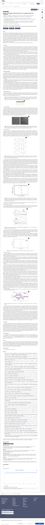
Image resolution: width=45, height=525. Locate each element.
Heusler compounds (9, 42)
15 (30, 53)
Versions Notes (18, 28)
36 (15, 231)
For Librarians (14, 502)
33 (29, 229)
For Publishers (14, 503)
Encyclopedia (24, 504)
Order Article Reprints (34, 9)
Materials (6, 6)
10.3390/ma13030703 (16, 6)
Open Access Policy (4, 501)
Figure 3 (27, 178)
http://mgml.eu (30, 343)
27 (20, 265)
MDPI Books (24, 500)
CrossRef (8, 364)
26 (13, 87)
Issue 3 (12, 6)
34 (35, 229)
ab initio (31, 42)
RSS (15, 493)
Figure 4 (29, 205)
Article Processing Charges (5, 499)
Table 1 (24, 93)
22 (27, 85)
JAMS (23, 505)
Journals (3, 6)
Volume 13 (9, 6)
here (34, 461)
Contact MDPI (3, 502)
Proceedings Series (25, 506)
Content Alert (18, 493)
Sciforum (24, 499)
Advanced (41, 3)
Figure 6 (27, 309)
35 (14, 231)
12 (29, 132)
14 (16, 53)
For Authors (13, 499)
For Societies (14, 504)
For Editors (13, 501)
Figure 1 (15, 110)
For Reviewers (14, 500)
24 (22, 86)
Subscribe (3, 515)
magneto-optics (28, 42)
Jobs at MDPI (3, 503)
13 (15, 53)
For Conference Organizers (15, 505)
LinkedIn (35, 499)
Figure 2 (5, 130)
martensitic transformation (18, 42)
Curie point (23, 42)
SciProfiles (24, 503)
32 (10, 173)
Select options (4, 511)
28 (21, 265)
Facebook (35, 500)
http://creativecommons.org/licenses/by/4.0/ (26, 439)
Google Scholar (27, 366)
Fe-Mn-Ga (13, 42)
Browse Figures (12, 28)
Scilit (11, 364)
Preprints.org (24, 501)
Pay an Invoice (3, 500)
